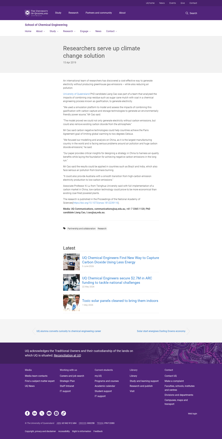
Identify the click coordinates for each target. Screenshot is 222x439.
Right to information (81, 431)
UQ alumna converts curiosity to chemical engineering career (69, 331)
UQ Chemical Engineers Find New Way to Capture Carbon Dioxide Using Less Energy (120, 260)
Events (172, 3)
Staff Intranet (67, 386)
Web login (192, 413)
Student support (103, 391)
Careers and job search (72, 375)
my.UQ (98, 375)
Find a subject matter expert (40, 381)
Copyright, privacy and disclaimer (40, 431)
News (162, 3)
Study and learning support (144, 381)
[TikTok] (63, 413)
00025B (91, 423)
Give (183, 3)
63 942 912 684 (69, 423)
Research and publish (141, 386)
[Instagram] (56, 413)
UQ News (30, 386)
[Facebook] (27, 413)
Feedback (98, 431)
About (122, 12)
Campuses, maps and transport (176, 402)
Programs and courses (107, 381)
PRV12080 (109, 423)
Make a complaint (174, 381)
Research (73, 12)
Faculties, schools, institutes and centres (180, 388)
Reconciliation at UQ (67, 355)
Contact (193, 3)
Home (28, 31)
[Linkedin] (34, 413)
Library (133, 375)
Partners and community (99, 12)
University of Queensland (76, 94)
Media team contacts (36, 375)
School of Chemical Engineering (46, 25)
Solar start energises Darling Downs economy (161, 331)
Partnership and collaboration (82, 228)
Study (58, 12)
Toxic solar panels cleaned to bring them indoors (120, 301)
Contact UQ (171, 375)
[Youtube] (49, 413)
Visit (132, 391)
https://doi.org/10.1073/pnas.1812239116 (95, 202)
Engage (84, 31)
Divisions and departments (179, 394)
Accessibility (64, 431)
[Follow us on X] (41, 413)
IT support (65, 391)
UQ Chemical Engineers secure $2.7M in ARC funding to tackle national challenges (117, 280)
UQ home (150, 3)
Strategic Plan (67, 381)
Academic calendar (105, 386)
